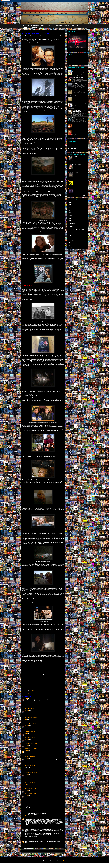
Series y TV (43, 25)
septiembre (72, 228)
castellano (33, 691)
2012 (70, 242)
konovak (30, 693)
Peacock (42, 693)
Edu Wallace (27, 710)
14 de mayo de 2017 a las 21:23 (30, 825)
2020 (70, 210)
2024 (70, 204)
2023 (70, 205)
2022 (70, 207)
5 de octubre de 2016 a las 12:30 (30, 788)
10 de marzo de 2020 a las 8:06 (30, 843)
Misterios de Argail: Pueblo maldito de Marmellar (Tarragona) (79, 111)
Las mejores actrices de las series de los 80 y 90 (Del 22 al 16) (79, 104)
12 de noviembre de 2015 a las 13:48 (31, 772)
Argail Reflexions (26, 27)
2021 (70, 209)
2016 (70, 217)
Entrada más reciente (26, 850)
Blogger (64, 860)
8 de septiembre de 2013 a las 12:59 (31, 717)
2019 (70, 212)
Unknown (26, 817)
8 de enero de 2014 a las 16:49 (30, 756)
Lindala (34, 693)
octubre (71, 226)
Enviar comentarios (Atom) (45, 853)
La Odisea (75, 173)
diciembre (72, 223)
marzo (71, 238)
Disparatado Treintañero (73, 156)
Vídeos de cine (59, 25)
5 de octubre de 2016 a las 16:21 (30, 793)
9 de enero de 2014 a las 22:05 (30, 765)
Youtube (69, 146)
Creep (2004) (75, 117)
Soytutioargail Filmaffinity (72, 143)
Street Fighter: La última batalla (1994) (77, 229)
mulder (40, 693)
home (23, 693)
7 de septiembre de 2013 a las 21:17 (31, 708)
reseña (46, 693)
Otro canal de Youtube (72, 148)
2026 (70, 201)
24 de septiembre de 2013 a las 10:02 (31, 748)
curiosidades (43, 691)
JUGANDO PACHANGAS (73, 188)
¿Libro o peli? (41, 27)
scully (48, 693)
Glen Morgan (59, 691)
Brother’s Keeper (28, 691)
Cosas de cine (50, 25)
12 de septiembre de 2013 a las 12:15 (31, 731)
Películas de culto (72, 180)
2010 (70, 245)
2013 (70, 221)
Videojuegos (34, 27)
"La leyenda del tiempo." (77, 157)
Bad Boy (26, 698)
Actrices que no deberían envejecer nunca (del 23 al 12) (79, 131)
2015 (70, 218)
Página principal (26, 25)
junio (71, 235)
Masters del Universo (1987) (77, 77)
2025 (70, 202)
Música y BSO (66, 25)
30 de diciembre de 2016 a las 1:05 (30, 815)
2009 (70, 247)
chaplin (37, 691)
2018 (70, 213)
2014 (70, 220)
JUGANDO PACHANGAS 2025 (78, 189)
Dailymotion (70, 145)
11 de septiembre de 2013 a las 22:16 (31, 723)
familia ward (55, 691)
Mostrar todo (85, 195)
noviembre (72, 224)
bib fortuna (27, 750)
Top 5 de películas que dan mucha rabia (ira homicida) (78, 91)
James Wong (27, 693)
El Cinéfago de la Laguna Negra (75, 164)
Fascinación (75, 181)
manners (36, 693)
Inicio (44, 850)
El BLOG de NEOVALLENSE (74, 172)
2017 (70, 215)
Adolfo (26, 719)
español (46, 691)
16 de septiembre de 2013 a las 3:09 (31, 737)
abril (71, 237)
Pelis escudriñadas (35, 25)
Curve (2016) (74, 83)
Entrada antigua (61, 850)
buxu (26, 784)
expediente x (50, 691)
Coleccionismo (75, 25)
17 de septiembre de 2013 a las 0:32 (31, 743)
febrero (71, 240)
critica (39, 691)
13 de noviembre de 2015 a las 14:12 (31, 782)
